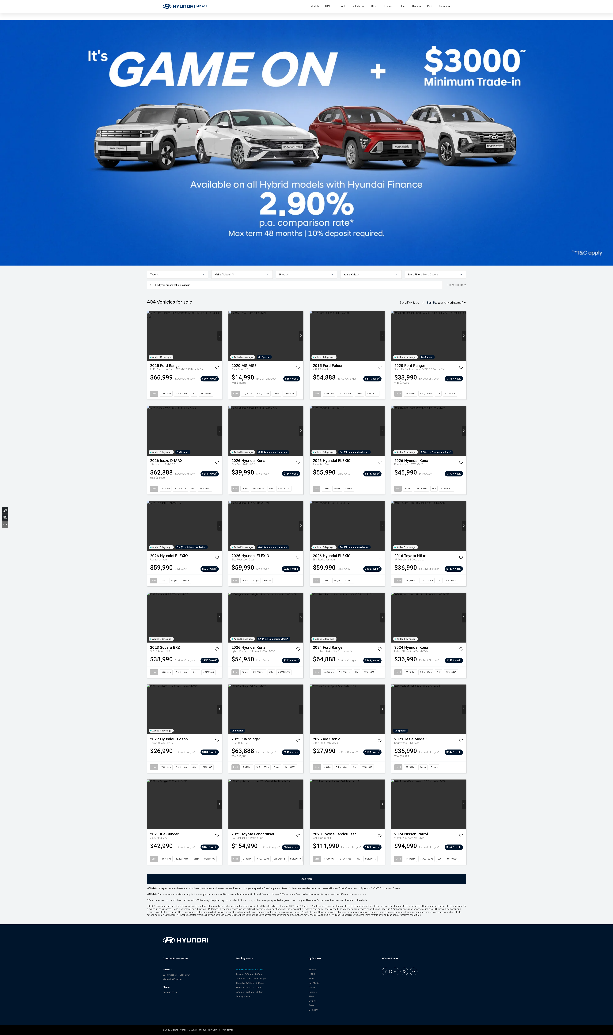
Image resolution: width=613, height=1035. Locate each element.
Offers (374, 6)
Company (444, 6)
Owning (416, 6)
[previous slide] (149, 336)
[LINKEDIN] (395, 971)
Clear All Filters (456, 285)
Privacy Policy (217, 1030)
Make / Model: (223, 274)
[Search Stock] (5, 517)
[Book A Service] (5, 510)
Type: (153, 274)
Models (314, 6)
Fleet (403, 6)
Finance (388, 6)
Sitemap (229, 1030)
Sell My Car (358, 6)
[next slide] (219, 336)
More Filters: (415, 274)
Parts (430, 6)
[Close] (5, 524)
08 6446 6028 (170, 992)
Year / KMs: (350, 274)
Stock (342, 6)
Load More (306, 878)
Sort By (431, 302)
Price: (282, 274)
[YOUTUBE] (413, 971)
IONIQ (329, 6)
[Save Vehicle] (217, 368)
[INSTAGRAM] (404, 971)
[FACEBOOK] (386, 971)
